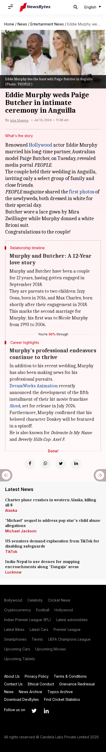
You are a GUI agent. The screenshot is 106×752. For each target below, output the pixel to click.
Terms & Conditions (70, 676)
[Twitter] (61, 464)
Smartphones (15, 639)
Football (42, 610)
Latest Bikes (14, 629)
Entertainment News (47, 24)
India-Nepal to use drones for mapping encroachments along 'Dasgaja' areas (42, 564)
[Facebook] (30, 464)
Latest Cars (39, 629)
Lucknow (13, 572)
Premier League (67, 629)
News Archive (30, 692)
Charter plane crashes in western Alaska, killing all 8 (50, 502)
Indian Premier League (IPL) (27, 619)
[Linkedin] (76, 464)
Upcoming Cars (17, 649)
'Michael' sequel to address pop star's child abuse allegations (52, 523)
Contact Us (13, 684)
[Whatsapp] (45, 464)
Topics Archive (60, 692)
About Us (12, 676)
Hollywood (40, 145)
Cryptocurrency (17, 610)
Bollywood (13, 600)
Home (9, 24)
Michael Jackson (21, 531)
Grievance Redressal (77, 684)
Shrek (15, 406)
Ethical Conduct (41, 684)
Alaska (11, 510)
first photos (81, 192)
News (22, 24)
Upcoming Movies (50, 649)
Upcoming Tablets (19, 659)
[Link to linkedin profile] (46, 710)
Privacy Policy (37, 676)
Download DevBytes (21, 699)
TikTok (11, 551)
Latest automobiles (72, 619)
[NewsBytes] (35, 7)
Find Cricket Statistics (62, 699)
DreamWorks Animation (34, 386)
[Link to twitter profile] (34, 710)
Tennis (37, 639)
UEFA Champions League (69, 639)
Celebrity (35, 600)
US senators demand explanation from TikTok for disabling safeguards (52, 544)
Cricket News (59, 600)
